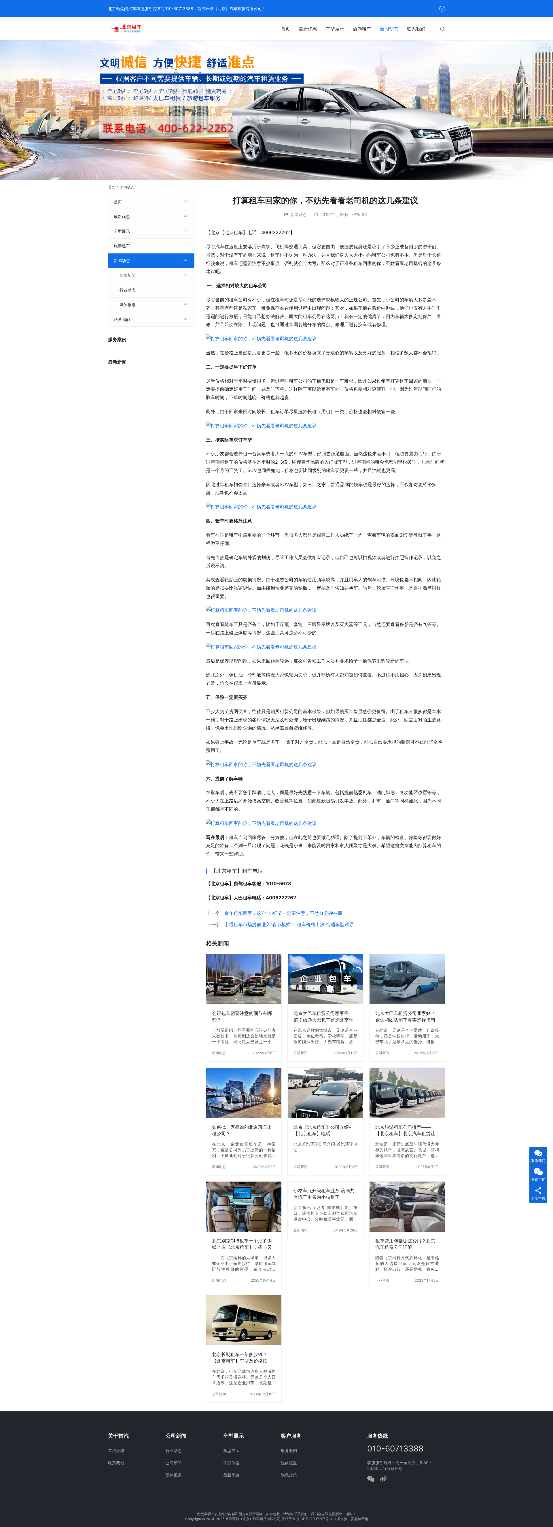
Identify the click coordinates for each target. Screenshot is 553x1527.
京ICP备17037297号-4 (314, 1519)
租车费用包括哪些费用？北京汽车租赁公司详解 (405, 1244)
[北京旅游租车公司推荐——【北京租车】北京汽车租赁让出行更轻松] (407, 1093)
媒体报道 (128, 304)
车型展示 (335, 29)
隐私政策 (289, 1475)
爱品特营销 (359, 1519)
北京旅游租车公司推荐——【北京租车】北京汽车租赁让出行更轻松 (405, 1130)
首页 (285, 29)
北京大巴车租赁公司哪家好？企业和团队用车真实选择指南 (405, 1016)
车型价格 (231, 1462)
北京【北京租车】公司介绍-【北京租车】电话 (322, 1130)
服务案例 (289, 1450)
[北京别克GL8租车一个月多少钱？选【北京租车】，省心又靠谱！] (243, 1207)
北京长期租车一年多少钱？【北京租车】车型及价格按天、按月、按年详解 (239, 1357)
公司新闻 (300, 1053)
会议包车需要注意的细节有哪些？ (242, 1016)
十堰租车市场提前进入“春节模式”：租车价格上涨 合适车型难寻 (289, 924)
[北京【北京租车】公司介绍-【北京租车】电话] (325, 1093)
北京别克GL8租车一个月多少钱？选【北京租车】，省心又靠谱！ (242, 1244)
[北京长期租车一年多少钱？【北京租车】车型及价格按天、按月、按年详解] (243, 1320)
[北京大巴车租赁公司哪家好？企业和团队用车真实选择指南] (407, 979)
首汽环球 (116, 1450)
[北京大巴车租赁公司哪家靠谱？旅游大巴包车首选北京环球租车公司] (325, 979)
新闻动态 (389, 29)
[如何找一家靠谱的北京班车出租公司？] (243, 1093)
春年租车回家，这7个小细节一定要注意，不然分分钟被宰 (283, 913)
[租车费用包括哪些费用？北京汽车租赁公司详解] (407, 1207)
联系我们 (416, 29)
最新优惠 (308, 29)
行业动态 (382, 1280)
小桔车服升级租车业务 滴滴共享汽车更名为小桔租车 (324, 1194)
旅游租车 (362, 29)
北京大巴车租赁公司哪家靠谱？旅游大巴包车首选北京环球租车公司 (323, 1016)
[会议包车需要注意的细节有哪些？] (243, 979)
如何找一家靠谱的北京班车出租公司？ (242, 1130)
